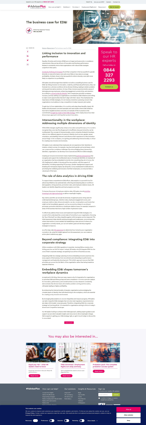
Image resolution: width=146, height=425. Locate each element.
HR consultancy (68, 394)
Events (80, 396)
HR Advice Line (68, 396)
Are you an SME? (99, 2)
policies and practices (83, 156)
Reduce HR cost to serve (49, 400)
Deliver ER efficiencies (48, 394)
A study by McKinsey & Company (52, 72)
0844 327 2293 (48, 2)
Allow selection (128, 415)
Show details (91, 420)
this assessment (59, 230)
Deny (128, 420)
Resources (50, 48)
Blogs (79, 392)
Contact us (109, 87)
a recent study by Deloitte (59, 93)
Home (44, 48)
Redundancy (67, 398)
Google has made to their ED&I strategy (63, 113)
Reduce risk (45, 402)
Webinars (80, 400)
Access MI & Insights (47, 392)
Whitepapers (81, 402)
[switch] (52, 420)
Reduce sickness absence (49, 405)
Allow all (128, 409)
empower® (67, 392)
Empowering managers (48, 396)
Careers (108, 2)
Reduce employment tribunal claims (52, 398)
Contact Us (116, 2)
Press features (82, 398)
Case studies (81, 394)
